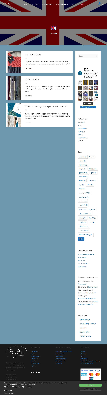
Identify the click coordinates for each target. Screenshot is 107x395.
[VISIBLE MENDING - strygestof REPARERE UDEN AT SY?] (96, 88)
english (82, 169)
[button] (32, 4)
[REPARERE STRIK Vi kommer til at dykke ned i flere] (80, 82)
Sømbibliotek (82, 257)
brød (91, 157)
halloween (83, 177)
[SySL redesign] (7, 4)
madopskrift (84, 193)
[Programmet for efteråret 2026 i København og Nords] (91, 82)
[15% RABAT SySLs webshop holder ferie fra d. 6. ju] (96, 93)
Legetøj (80, 132)
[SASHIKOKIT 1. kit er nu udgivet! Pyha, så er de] (80, 98)
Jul (78, 126)
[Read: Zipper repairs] (14, 88)
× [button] (105, 382)
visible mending (85, 235)
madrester (84, 197)
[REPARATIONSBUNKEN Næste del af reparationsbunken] (91, 98)
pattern (82, 209)
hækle (82, 181)
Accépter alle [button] (90, 385)
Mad (79, 135)
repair (92, 209)
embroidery (83, 165)
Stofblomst (81, 260)
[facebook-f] (32, 372)
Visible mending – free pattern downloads (46, 106)
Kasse (82, 356)
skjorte (92, 218)
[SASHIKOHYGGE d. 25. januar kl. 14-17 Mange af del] (96, 82)
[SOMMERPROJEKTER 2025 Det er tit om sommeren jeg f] (85, 93)
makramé (82, 201)
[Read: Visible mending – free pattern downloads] (14, 115)
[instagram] (34, 372)
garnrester (83, 173)
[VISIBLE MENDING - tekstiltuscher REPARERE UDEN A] (85, 88)
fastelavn (92, 169)
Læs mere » (28, 68)
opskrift (83, 205)
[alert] (53, 388)
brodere (82, 157)
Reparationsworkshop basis (87, 293)
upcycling (84, 230)
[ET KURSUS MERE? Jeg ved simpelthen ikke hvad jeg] (96, 98)
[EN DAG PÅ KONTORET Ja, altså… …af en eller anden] (85, 98)
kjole (90, 185)
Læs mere (33, 384)
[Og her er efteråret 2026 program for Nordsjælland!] (85, 82)
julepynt (92, 181)
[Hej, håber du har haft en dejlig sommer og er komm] (91, 93)
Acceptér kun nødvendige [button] (90, 389)
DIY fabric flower (33, 54)
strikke (82, 222)
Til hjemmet (81, 138)
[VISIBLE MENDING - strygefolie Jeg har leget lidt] (80, 93)
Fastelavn (81, 122)
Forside (83, 351)
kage (81, 185)
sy (92, 222)
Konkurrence (82, 129)
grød (93, 173)
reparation (85, 213)
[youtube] (39, 372)
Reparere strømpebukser (86, 254)
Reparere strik (82, 284)
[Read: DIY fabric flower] (14, 62)
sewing (82, 218)
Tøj (26, 58)
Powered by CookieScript (9, 393)
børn (82, 161)
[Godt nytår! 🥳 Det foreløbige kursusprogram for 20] (80, 88)
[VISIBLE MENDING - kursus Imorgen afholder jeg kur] (91, 88)
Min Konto (84, 359)
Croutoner (59, 363)
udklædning (83, 226)
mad (82, 189)
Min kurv (83, 354)
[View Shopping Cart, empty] (98, 4)
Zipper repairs (32, 79)
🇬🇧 (81, 239)
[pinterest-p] (37, 372)
